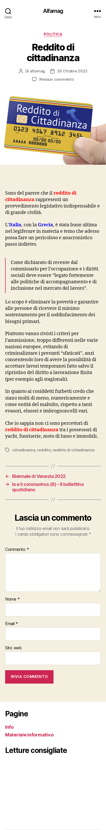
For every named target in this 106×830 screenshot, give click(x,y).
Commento (17, 549)
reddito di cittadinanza (73, 449)
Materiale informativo (29, 734)
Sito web (13, 648)
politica (53, 34)
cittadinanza (23, 449)
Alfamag (53, 11)
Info (9, 727)
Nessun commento (56, 79)
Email (11, 623)
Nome (12, 599)
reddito (43, 449)
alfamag (37, 71)
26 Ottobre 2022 (72, 71)
